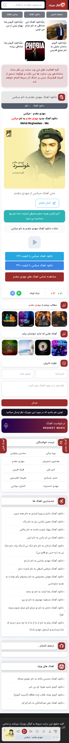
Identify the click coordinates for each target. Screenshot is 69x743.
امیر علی (51, 470)
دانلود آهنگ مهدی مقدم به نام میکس (34, 97)
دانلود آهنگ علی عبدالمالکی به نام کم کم (43, 703)
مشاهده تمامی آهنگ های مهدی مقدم (34, 277)
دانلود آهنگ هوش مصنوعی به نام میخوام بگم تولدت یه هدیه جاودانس (35, 580)
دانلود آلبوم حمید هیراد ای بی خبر (46, 687)
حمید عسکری (51, 478)
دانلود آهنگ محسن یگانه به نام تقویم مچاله (41, 679)
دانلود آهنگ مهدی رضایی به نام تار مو (44, 561)
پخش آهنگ (12, 14)
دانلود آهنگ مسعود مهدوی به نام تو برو (43, 600)
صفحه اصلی (57, 14)
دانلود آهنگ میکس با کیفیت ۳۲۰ (34, 266)
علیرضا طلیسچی (18, 478)
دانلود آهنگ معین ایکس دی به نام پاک (43, 522)
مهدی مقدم (18, 461)
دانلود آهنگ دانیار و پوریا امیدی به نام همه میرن (39, 513)
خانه (55, 228)
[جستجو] (4, 4)
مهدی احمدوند (51, 486)
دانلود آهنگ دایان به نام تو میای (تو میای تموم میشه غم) (36, 611)
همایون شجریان (50, 461)
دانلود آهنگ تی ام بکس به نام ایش (45, 538)
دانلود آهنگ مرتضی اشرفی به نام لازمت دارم (41, 569)
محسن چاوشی (18, 453)
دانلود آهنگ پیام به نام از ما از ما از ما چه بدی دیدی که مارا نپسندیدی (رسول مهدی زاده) (35, 626)
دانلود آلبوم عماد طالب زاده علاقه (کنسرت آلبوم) (39, 695)
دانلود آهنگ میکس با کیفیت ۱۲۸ (34, 256)
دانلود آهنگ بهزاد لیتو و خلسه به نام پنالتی (42, 529)
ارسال (34, 403)
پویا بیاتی (51, 453)
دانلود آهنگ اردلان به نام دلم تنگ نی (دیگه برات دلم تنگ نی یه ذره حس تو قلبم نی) (34, 549)
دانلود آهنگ (34, 14)
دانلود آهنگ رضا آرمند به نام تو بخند (45, 592)
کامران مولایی (18, 486)
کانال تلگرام (45, 203)
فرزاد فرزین (18, 470)
